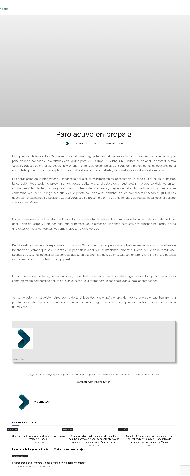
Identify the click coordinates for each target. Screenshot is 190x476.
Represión (93, 149)
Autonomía (12, 429)
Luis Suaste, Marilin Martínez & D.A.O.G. (26, 466)
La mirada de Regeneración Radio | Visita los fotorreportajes (48, 449)
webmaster (81, 143)
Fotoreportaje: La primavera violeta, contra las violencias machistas (49, 462)
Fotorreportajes (20, 456)
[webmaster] (67, 143)
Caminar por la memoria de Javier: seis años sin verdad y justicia (38, 438)
